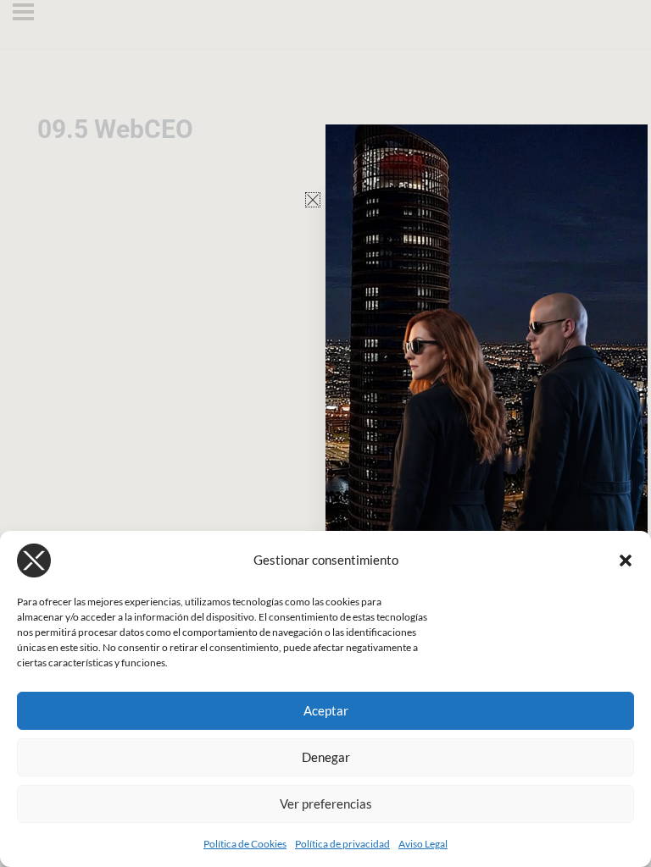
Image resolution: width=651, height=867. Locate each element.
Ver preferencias (326, 803)
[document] (325, 433)
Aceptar (325, 710)
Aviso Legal (423, 843)
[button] (625, 560)
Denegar (326, 757)
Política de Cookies (245, 843)
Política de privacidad (342, 843)
